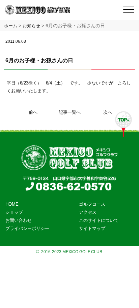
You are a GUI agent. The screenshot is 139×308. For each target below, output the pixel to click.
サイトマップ (92, 228)
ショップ (14, 212)
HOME (12, 204)
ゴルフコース (92, 204)
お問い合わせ (18, 220)
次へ (107, 112)
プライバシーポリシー (27, 228)
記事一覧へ (70, 112)
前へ (33, 112)
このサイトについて (98, 220)
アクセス (87, 212)
